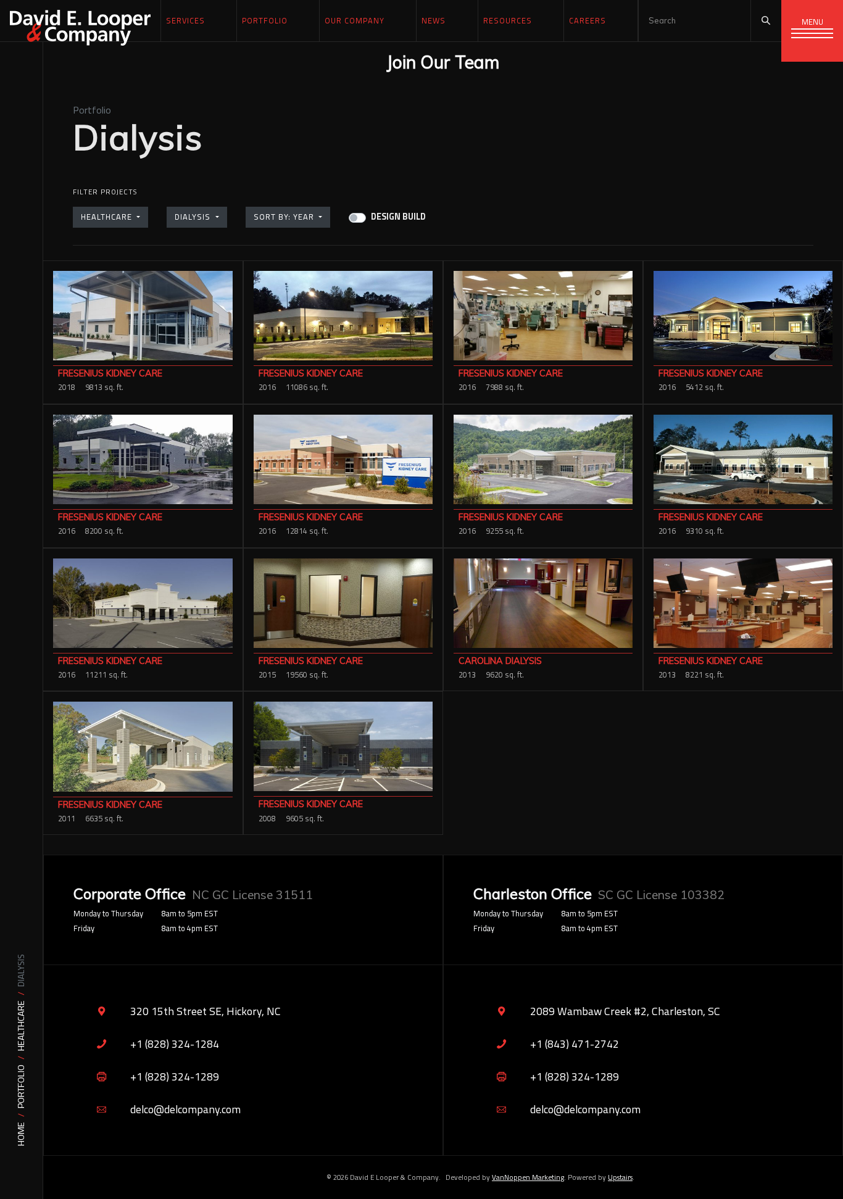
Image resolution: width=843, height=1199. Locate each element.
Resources (507, 20)
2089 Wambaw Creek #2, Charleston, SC (625, 1011)
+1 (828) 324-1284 (174, 1043)
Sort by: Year (285, 216)
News (434, 20)
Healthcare (21, 1025)
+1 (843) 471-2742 (574, 1043)
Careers (587, 20)
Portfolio (21, 1086)
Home (21, 1134)
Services (185, 20)
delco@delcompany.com (185, 1109)
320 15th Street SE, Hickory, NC (205, 1011)
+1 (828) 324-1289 (174, 1076)
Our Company (354, 20)
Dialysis (194, 216)
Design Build (398, 216)
